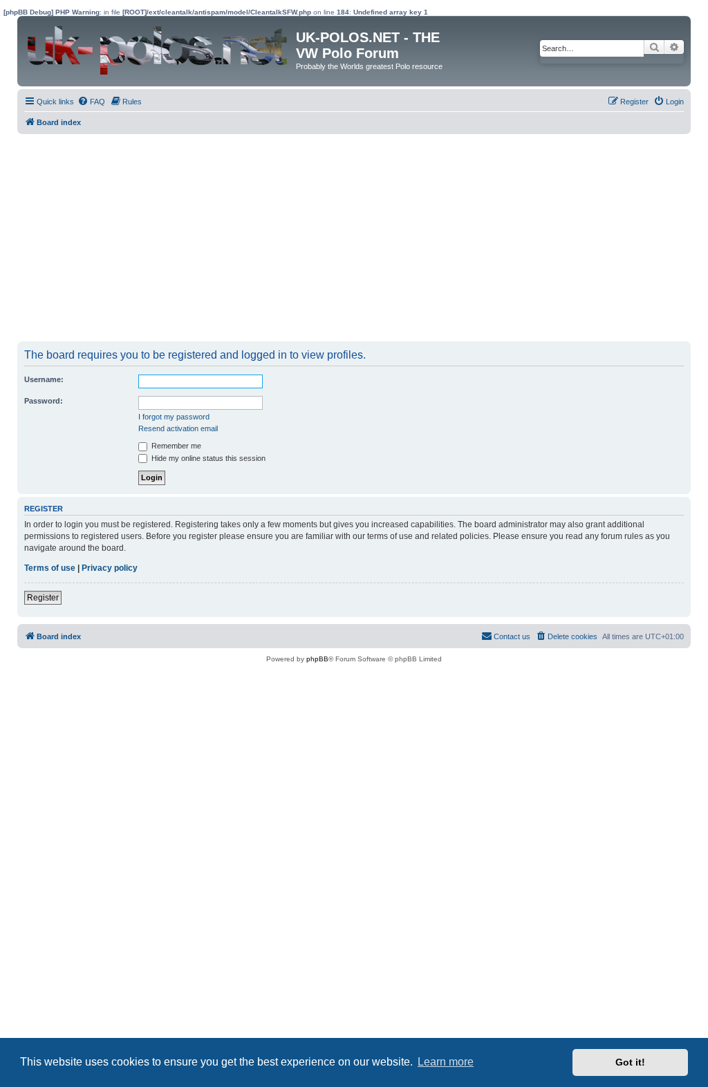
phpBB (317, 659)
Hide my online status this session (207, 458)
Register (43, 598)
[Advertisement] (340, 237)
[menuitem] (91, 101)
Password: (43, 401)
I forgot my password (173, 417)
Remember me (175, 446)
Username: (44, 379)
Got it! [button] (630, 1062)
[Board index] (158, 47)
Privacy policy (110, 568)
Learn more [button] (446, 1062)
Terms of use (49, 568)
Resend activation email (178, 428)
